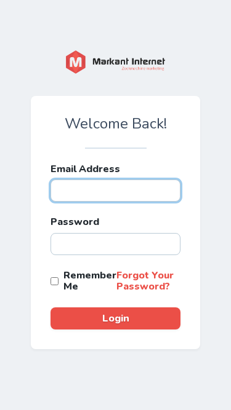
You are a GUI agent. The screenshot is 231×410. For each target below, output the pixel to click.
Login (115, 318)
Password (75, 221)
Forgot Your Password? (145, 281)
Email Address (85, 169)
